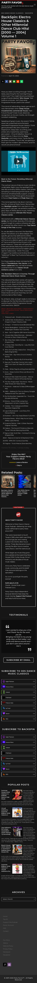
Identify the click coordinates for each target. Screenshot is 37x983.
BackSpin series (10, 206)
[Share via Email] (14, 81)
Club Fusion (13, 198)
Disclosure (6, 952)
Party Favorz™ (19, 978)
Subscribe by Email (18, 660)
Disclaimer (6, 955)
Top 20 (5, 919)
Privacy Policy (7, 949)
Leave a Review (22, 462)
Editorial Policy (8, 946)
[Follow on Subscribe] (9, 964)
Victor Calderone (8, 265)
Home (5, 916)
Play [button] (6, 86)
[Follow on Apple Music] (5, 964)
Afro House (24, 98)
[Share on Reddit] (17, 81)
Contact (6, 931)
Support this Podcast (24, 596)
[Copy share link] (10, 81)
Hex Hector (22, 263)
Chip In (19, 465)
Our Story (6, 940)
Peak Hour (25, 198)
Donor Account (8, 925)
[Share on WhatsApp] (21, 81)
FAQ (4, 928)
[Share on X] (2, 81)
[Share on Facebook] (6, 81)
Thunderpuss (12, 263)
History (5, 943)
